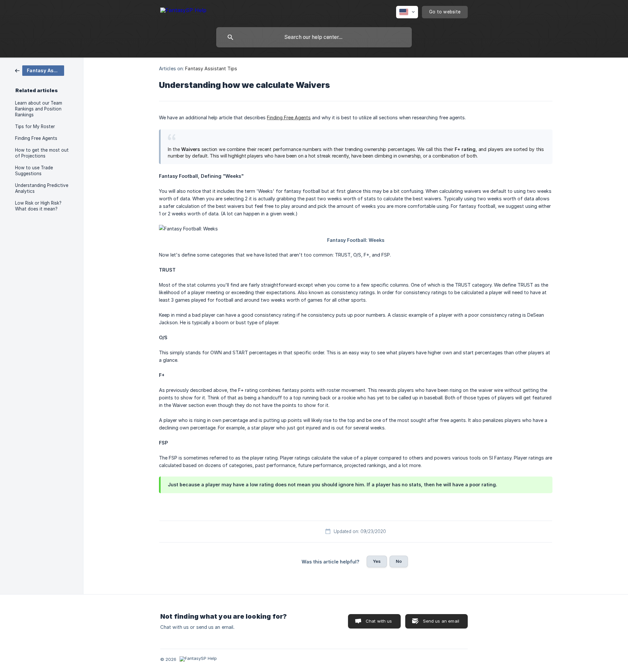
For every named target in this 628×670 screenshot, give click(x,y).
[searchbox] (314, 37)
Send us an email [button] (441, 621)
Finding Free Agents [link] (36, 138)
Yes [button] (377, 561)
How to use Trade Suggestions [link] (34, 170)
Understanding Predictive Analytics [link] (41, 188)
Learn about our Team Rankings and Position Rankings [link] (38, 108)
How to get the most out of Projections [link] (42, 153)
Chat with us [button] (379, 621)
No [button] (399, 561)
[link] (39, 70)
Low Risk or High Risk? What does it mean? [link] (38, 205)
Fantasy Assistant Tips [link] (211, 68)
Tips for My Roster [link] (35, 126)
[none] (183, 11)
